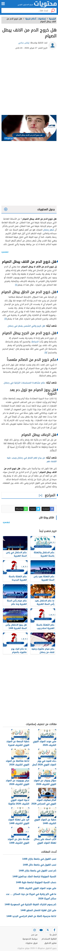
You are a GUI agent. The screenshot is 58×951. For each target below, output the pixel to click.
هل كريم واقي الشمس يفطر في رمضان (26, 326)
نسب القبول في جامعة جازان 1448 (39, 859)
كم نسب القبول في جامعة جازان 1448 (37, 870)
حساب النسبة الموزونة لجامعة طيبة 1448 (36, 882)
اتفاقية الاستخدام (49, 939)
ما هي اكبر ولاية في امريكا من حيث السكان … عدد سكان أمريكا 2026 (31, 896)
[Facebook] (54, 930)
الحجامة (35, 342)
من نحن (34, 934)
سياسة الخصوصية (30, 939)
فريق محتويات (31, 943)
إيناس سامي (23, 43)
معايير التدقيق (50, 943)
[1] (16, 285)
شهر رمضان (48, 230)
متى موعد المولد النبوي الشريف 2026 (37, 888)
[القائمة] (3, 3)
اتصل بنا (53, 934)
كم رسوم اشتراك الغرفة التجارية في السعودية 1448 (30, 904)
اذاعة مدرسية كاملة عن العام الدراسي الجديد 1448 (31, 916)
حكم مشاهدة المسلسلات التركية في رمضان (24, 383)
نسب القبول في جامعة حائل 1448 (39, 865)
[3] (46, 353)
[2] (6, 319)
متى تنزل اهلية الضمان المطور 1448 (38, 910)
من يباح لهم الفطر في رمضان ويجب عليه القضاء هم (32, 459)
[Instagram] (34, 930)
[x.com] (47, 930)
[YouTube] (41, 930)
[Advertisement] (29, 83)
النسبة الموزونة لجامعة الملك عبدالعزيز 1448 (34, 876)
